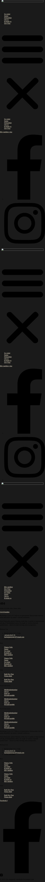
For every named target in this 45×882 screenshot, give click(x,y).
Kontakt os (7, 21)
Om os (6, 20)
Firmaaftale (8, 18)
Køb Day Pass (9, 674)
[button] (22, 71)
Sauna (6, 16)
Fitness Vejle (8, 647)
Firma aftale (8, 676)
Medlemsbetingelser (10, 690)
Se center (7, 14)
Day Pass (7, 23)
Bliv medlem (8, 587)
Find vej (7, 693)
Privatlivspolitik (9, 695)
